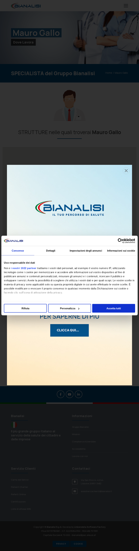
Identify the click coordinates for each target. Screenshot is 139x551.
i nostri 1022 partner (23, 268)
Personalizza (67, 308)
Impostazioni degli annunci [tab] (86, 250)
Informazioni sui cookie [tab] (121, 250)
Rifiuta (25, 308)
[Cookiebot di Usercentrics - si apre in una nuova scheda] (120, 240)
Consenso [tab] (18, 250)
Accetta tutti (113, 308)
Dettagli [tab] (50, 250)
